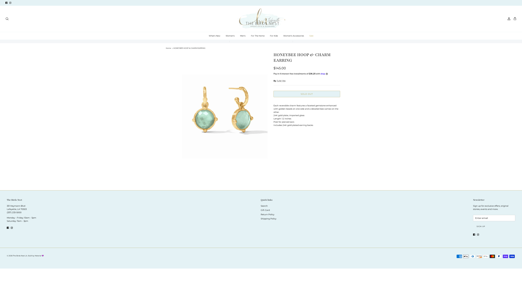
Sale (311, 36)
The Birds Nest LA (20, 256)
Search (264, 206)
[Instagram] (10, 3)
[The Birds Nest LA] (261, 18)
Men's (243, 36)
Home (168, 48)
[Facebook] (6, 3)
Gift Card (265, 210)
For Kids (274, 36)
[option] (225, 116)
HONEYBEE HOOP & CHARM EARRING (189, 48)
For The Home (258, 36)
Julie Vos (281, 80)
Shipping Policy (268, 218)
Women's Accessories (293, 36)
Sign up (481, 226)
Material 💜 (39, 256)
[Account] (508, 18)
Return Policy (267, 214)
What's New (214, 36)
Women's (230, 36)
